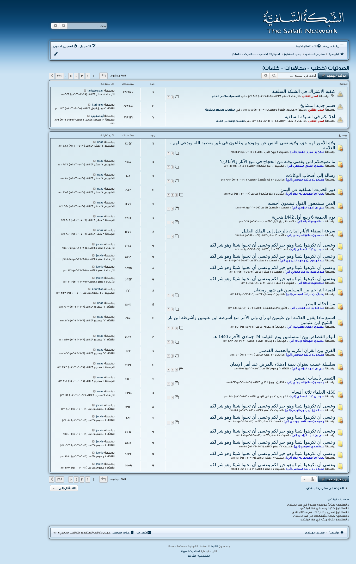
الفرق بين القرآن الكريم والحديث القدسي (297, 350)
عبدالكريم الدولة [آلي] (310, 221)
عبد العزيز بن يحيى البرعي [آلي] (304, 410)
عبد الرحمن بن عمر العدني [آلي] (304, 271)
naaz (100, 142)
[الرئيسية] (301, 21)
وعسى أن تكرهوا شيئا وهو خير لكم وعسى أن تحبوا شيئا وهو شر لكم (272, 245)
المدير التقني (310, 96)
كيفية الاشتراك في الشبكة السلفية (303, 91)
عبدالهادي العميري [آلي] (309, 446)
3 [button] (82, 76)
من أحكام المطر (320, 303)
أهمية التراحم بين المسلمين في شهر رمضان (293, 289)
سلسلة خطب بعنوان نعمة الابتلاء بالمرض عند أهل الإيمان (282, 364)
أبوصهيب (97, 116)
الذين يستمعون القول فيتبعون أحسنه (301, 203)
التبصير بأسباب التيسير (314, 378)
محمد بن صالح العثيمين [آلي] (305, 326)
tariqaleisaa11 (95, 90)
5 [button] (71, 76)
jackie (99, 244)
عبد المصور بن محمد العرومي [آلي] (302, 260)
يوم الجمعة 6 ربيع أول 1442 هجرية (303, 217)
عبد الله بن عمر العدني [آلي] (307, 308)
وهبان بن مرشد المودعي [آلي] (305, 179)
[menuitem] (309, 46)
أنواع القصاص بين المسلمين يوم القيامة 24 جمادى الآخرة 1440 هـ (274, 336)
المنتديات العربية (190, 551)
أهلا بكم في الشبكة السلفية (310, 116)
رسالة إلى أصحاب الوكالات (310, 175)
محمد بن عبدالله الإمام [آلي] (306, 341)
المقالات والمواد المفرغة (220, 109)
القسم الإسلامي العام (226, 96)
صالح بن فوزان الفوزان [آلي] (307, 152)
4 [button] (76, 76)
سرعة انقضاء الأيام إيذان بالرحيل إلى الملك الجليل (288, 231)
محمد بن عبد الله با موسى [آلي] (304, 421)
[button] (103, 76)
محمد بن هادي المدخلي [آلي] (305, 165)
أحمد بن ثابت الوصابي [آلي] (307, 249)
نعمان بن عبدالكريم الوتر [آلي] (305, 193)
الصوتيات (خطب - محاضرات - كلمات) (305, 68)
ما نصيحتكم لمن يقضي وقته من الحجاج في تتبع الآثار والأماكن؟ (277, 161)
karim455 (97, 104)
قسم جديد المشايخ (317, 105)
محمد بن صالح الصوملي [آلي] (305, 235)
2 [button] (88, 76)
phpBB (214, 546)
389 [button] (59, 76)
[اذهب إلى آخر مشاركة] (85, 91)
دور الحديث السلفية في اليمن (307, 189)
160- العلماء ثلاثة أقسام (313, 392)
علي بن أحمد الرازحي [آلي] (308, 207)
